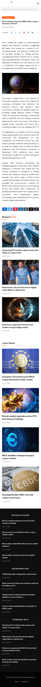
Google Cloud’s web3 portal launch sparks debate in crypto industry (18, 596)
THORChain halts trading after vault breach (19, 574)
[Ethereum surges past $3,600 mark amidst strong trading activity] (20, 309)
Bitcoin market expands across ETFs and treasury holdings (19, 417)
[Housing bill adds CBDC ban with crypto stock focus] (20, 479)
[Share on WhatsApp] (20, 32)
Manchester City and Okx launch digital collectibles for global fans (19, 288)
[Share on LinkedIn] (32, 32)
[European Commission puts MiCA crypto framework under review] (20, 361)
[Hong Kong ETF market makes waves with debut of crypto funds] (20, 235)
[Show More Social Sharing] (37, 32)
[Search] (38, 3)
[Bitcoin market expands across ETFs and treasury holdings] (20, 400)
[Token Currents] (20, 3)
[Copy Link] (28, 32)
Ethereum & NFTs (8, 17)
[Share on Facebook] (11, 32)
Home (4, 9)
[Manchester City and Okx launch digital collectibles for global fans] (20, 272)
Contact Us (24, 682)
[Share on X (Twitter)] (16, 32)
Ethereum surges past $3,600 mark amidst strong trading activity (17, 326)
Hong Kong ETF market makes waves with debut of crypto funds (20, 251)
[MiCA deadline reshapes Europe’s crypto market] (20, 439)
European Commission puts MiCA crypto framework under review (18, 378)
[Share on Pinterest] (24, 32)
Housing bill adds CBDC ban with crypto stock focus (17, 496)
